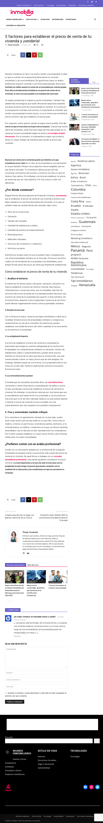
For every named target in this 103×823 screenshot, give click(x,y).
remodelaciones (55, 382)
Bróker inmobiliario (79, 181)
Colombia (78, 189)
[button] (95, 19)
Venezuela (87, 284)
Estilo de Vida (38, 5)
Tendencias (77, 273)
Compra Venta (77, 193)
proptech (76, 254)
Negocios (86, 246)
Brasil (83, 177)
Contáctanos (72, 5)
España (75, 209)
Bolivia (74, 177)
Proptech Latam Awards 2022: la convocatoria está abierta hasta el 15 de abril (53, 518)
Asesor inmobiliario (80, 169)
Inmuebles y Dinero (55, 582)
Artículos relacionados (16, 565)
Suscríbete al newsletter (86, 5)
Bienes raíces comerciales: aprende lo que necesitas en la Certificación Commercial (36, 590)
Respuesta (17, 636)
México (75, 246)
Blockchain (84, 173)
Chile (88, 185)
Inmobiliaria (75, 226)
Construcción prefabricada (81, 197)
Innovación (86, 226)
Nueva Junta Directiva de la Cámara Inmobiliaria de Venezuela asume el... (90, 91)
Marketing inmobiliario (81, 238)
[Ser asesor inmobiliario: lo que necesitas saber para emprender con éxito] (74, 141)
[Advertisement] (68, 12)
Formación (91, 217)
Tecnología (50, 5)
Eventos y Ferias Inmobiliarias (32, 581)
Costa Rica (77, 201)
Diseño (88, 202)
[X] (96, 2)
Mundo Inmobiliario (23, 5)
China (95, 185)
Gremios (74, 222)
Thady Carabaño (13, 45)
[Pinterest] (34, 54)
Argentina (76, 165)
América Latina (86, 161)
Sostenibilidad (61, 5)
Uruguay (74, 285)
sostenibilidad (77, 269)
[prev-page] (6, 600)
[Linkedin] (29, 553)
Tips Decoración (77, 277)
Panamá (78, 250)
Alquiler (73, 161)
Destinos (41, 756)
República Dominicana (78, 263)
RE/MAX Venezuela (79, 258)
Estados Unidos (80, 213)
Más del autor (33, 565)
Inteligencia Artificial (78, 230)
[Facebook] (88, 2)
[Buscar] (97, 741)
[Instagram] (92, 2)
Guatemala (87, 221)
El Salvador (88, 206)
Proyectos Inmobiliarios (15, 774)
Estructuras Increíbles (47, 760)
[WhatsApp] (40, 54)
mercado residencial (79, 242)
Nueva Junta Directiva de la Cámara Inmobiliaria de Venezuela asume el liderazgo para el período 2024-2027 (14, 590)
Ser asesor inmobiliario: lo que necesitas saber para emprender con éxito (90, 141)
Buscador (9, 737)
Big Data (74, 173)
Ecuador (76, 205)
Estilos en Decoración (78, 218)
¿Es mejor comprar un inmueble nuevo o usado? (35, 616)
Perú (89, 250)
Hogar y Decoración (46, 764)
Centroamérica (77, 185)
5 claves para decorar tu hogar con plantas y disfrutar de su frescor (19, 516)
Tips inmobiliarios (82, 281)
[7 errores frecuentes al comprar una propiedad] (58, 576)
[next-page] (10, 600)
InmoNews (9, 582)
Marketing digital (77, 234)
